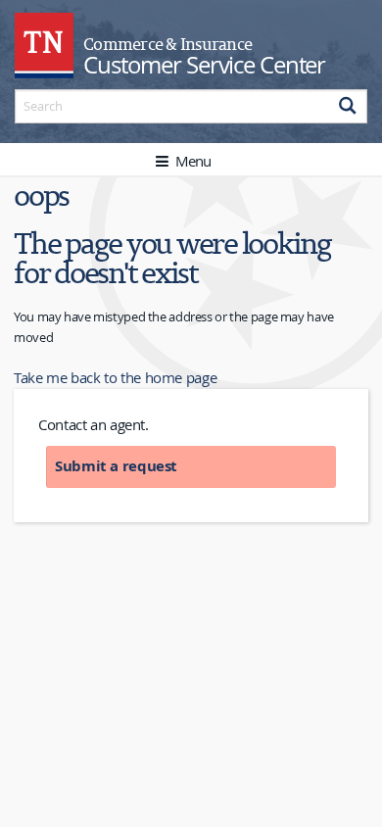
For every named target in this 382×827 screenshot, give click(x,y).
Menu (191, 160)
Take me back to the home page (115, 377)
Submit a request (116, 466)
